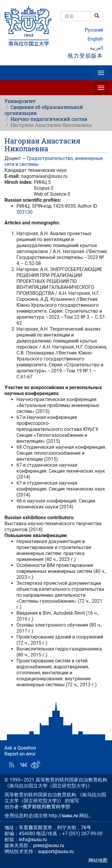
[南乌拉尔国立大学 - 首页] (28, 26)
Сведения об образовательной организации (43, 110)
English (95, 39)
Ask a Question (20, 748)
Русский (94, 30)
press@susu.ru (48, 845)
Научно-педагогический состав (48, 119)
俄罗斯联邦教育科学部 (46, 807)
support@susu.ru (56, 851)
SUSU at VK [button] (23, 765)
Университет (20, 101)
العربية (96, 48)
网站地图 (98, 860)
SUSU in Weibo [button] (35, 765)
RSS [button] (11, 765)
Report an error (20, 754)
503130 (24, 212)
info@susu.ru (33, 839)
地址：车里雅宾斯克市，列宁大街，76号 (47, 827)
